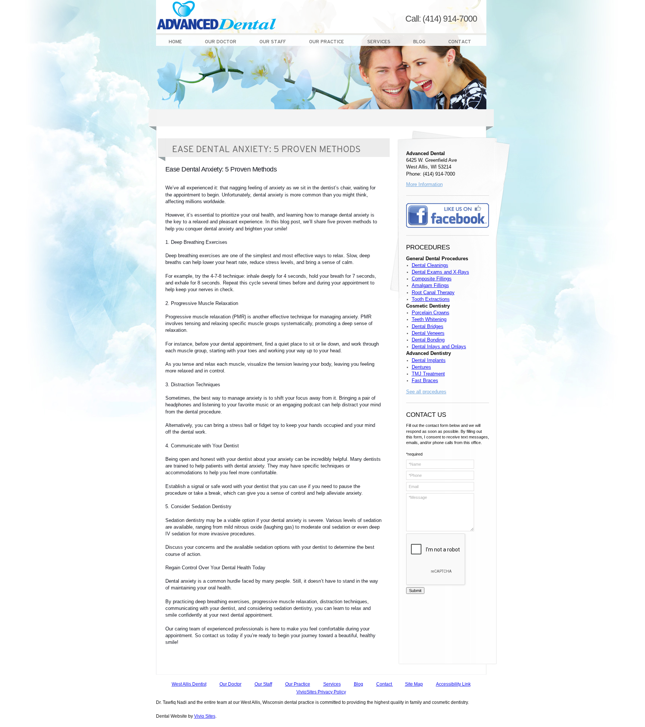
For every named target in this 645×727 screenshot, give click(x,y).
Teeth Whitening (429, 319)
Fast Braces (425, 380)
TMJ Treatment (428, 374)
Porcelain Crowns (430, 312)
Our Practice (297, 684)
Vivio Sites (204, 716)
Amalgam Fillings (430, 285)
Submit (415, 590)
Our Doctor (230, 684)
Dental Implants (429, 360)
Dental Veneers (428, 333)
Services (332, 684)
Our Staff (263, 684)
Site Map (414, 684)
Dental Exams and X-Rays (440, 272)
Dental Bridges (427, 326)
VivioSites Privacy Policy (321, 692)
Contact (384, 684)
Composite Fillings (432, 278)
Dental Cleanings (430, 265)
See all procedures (426, 391)
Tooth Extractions (431, 299)
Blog (358, 684)
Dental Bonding (428, 340)
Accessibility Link (453, 684)
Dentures (421, 367)
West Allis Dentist (189, 684)
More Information (424, 184)
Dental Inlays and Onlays (439, 346)
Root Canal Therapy (433, 292)
